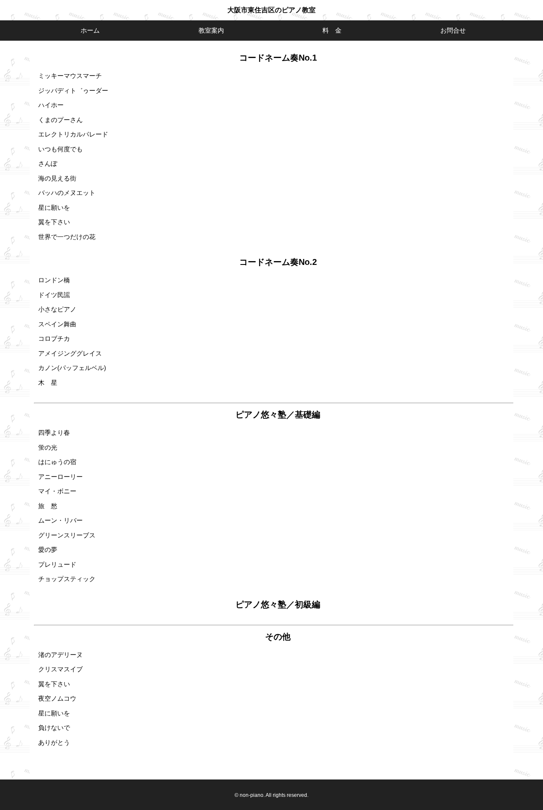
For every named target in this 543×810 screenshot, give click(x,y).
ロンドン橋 (54, 280)
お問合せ (453, 30)
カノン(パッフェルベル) (72, 367)
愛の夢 (47, 549)
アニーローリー (60, 476)
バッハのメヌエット (66, 192)
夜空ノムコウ (57, 698)
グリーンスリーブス (66, 535)
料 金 (331, 30)
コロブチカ (54, 338)
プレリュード (57, 564)
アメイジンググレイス (70, 353)
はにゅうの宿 (57, 461)
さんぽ (47, 163)
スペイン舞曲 (57, 324)
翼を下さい (54, 221)
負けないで (54, 727)
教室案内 (211, 30)
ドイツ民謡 (54, 294)
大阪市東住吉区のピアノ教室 (271, 10)
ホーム (90, 30)
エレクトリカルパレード (73, 134)
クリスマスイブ (60, 669)
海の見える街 (57, 178)
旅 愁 (47, 505)
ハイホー (51, 105)
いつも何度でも (60, 149)
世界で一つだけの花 (66, 236)
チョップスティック (66, 578)
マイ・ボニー (57, 491)
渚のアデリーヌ (60, 654)
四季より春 (54, 432)
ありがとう (54, 742)
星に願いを (54, 207)
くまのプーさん (60, 119)
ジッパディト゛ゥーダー (73, 90)
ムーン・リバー (60, 520)
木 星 (47, 382)
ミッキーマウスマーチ (70, 75)
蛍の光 (47, 447)
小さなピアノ (57, 309)
